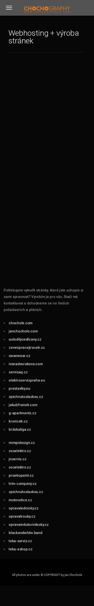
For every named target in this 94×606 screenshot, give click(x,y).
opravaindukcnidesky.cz (29, 524)
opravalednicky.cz (24, 508)
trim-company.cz (22, 483)
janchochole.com (23, 331)
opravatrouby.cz (22, 516)
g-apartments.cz (22, 413)
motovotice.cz (20, 500)
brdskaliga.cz (20, 429)
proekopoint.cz (21, 475)
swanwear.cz (19, 356)
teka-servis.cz (20, 541)
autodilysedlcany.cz (25, 339)
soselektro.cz (20, 451)
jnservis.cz (17, 459)
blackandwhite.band (25, 533)
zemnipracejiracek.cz (27, 347)
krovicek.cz (18, 421)
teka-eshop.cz (21, 549)
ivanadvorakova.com (26, 364)
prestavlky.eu (19, 388)
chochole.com (21, 323)
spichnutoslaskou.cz (26, 397)
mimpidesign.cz (22, 443)
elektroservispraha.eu (27, 380)
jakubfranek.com (23, 405)
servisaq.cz (18, 372)
